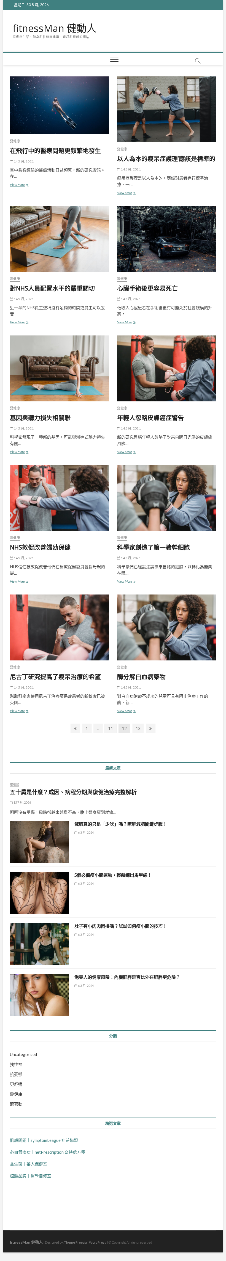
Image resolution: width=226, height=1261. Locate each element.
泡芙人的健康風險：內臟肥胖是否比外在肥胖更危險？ (127, 977)
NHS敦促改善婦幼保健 (40, 547)
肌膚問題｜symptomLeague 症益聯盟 (44, 1140)
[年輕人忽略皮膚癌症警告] (166, 368)
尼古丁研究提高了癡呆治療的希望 (55, 676)
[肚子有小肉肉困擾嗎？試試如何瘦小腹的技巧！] (39, 944)
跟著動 (14, 784)
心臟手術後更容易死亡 (147, 288)
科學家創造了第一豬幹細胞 (153, 547)
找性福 (16, 1064)
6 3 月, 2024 (85, 832)
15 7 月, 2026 (22, 802)
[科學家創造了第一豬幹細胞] (166, 498)
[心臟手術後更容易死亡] (166, 239)
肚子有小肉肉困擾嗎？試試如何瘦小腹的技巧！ (120, 926)
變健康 (15, 141)
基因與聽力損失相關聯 (40, 417)
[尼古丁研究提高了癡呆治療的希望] (59, 627)
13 (139, 728)
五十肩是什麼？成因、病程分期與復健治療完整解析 (73, 792)
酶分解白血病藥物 (141, 676)
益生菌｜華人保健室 (28, 1163)
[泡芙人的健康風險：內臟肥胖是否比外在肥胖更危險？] (39, 995)
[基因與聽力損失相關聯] (59, 368)
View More (19, 185)
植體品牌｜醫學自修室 (30, 1175)
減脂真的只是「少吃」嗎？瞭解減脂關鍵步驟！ (120, 824)
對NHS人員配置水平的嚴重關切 (52, 288)
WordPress (97, 1242)
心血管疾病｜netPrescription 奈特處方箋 (47, 1152)
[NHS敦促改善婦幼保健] (59, 498)
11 (112, 728)
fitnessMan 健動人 (54, 28)
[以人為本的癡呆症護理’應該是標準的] (166, 109)
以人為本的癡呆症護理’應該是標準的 (166, 158)
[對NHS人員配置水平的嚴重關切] (59, 239)
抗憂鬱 (16, 1074)
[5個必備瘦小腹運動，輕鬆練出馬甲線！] (39, 893)
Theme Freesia (75, 1242)
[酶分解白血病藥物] (166, 627)
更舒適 (16, 1084)
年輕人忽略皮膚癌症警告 (150, 417)
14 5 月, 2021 (23, 161)
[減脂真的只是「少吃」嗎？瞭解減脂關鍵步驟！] (39, 842)
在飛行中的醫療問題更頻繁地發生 (55, 150)
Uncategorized (23, 1054)
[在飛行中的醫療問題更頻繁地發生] (59, 105)
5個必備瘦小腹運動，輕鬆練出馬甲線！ (113, 875)
